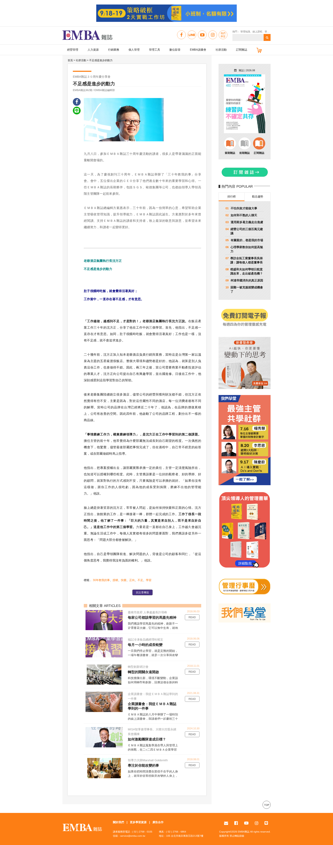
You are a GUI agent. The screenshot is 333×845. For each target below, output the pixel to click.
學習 (148, 580)
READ (192, 617)
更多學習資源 (138, 822)
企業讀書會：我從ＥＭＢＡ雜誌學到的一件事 (153, 696)
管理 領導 (270, 31)
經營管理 (72, 49)
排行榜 (231, 196)
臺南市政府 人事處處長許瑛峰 (147, 612)
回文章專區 (142, 592)
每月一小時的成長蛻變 (145, 645)
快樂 (123, 580)
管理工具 (154, 49)
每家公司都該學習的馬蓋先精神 (152, 617)
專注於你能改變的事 (143, 765)
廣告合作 (158, 822)
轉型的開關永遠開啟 (143, 672)
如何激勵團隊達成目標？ (147, 739)
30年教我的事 (101, 580)
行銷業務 (113, 49)
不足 (140, 580)
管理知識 (245, 31)
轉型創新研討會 (138, 666)
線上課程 (257, 31)
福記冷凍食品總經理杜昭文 (145, 639)
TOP (266, 805)
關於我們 (118, 822)
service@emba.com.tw (132, 835)
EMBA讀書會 (198, 49)
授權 (115, 580)
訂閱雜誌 (241, 49)
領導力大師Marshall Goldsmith (148, 760)
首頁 (70, 60)
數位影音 (175, 49)
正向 (132, 580)
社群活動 (221, 49)
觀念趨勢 (257, 196)
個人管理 (134, 49)
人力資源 (93, 49)
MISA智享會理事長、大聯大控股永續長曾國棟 (152, 732)
